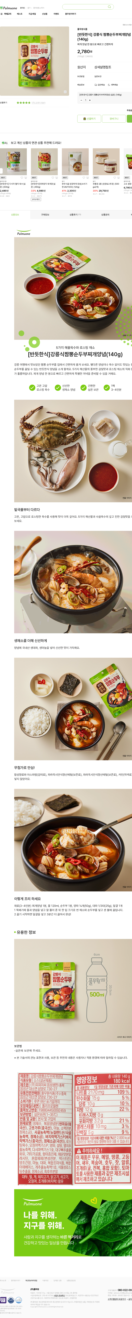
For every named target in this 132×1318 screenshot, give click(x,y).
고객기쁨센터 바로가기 (117, 1299)
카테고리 (7, 14)
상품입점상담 (71, 1281)
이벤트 (56, 14)
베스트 (19, 14)
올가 (29, 8)
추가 (90, 100)
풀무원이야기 (70, 14)
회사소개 (3, 1281)
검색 (109, 7)
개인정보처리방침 (31, 1281)
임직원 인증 (57, 1281)
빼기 (81, 100)
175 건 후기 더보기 (38, 103)
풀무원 (22, 8)
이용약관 (45, 1281)
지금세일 (32, 14)
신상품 (44, 14)
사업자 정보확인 (59, 1295)
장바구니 (114, 118)
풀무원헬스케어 (38, 8)
